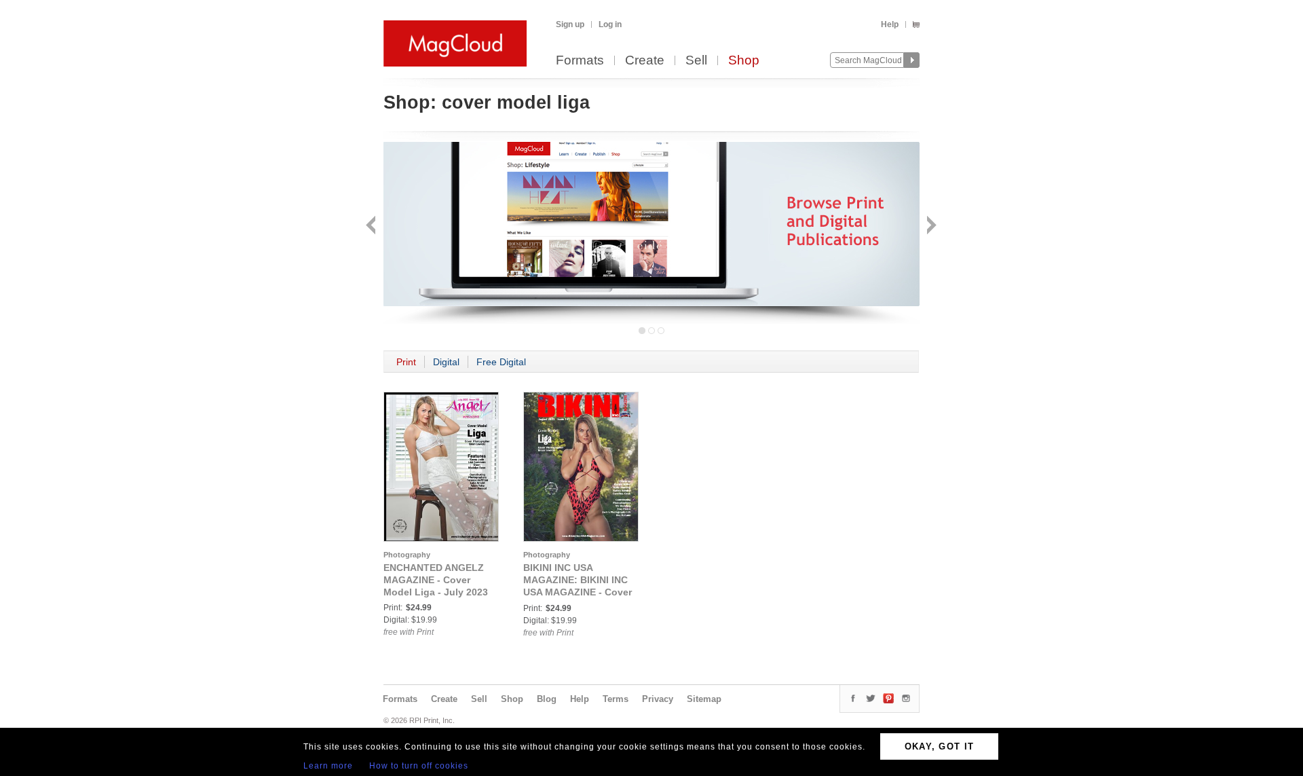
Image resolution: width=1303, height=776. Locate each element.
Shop (743, 60)
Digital (446, 361)
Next (930, 226)
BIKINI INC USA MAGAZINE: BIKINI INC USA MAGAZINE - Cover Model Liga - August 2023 (577, 592)
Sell (696, 60)
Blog (546, 699)
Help (890, 24)
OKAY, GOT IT (940, 746)
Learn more (328, 766)
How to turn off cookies (418, 766)
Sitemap (704, 699)
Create (644, 60)
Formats (580, 60)
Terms (615, 699)
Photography (406, 555)
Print (406, 361)
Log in (610, 24)
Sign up (570, 24)
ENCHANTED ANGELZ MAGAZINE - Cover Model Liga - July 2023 (435, 579)
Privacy (657, 699)
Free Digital (501, 361)
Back (372, 226)
